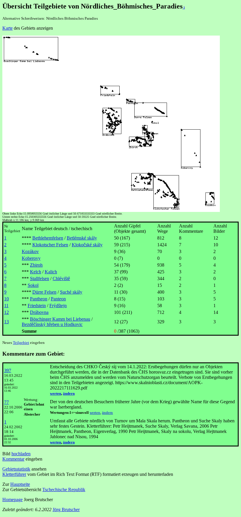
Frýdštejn (58, 305)
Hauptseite (20, 484)
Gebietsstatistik (16, 468)
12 (6, 312)
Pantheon (38, 298)
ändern (69, 393)
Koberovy (31, 258)
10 (6, 298)
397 (7, 370)
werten (55, 393)
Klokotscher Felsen (50, 244)
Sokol (33, 285)
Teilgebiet (21, 342)
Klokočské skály (87, 244)
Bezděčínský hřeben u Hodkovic (52, 324)
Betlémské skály (82, 237)
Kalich (51, 271)
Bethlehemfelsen (47, 237)
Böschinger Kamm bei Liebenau (60, 319)
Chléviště (61, 278)
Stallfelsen (39, 278)
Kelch (35, 271)
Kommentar (13, 458)
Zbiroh (36, 264)
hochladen (21, 453)
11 (6, 305)
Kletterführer (14, 474)
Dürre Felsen (44, 292)
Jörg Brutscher (66, 509)
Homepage (12, 499)
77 (6, 402)
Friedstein (37, 305)
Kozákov (30, 251)
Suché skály (71, 292)
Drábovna (39, 312)
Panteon (58, 298)
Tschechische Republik (63, 489)
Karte (7, 28)
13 (6, 321)
